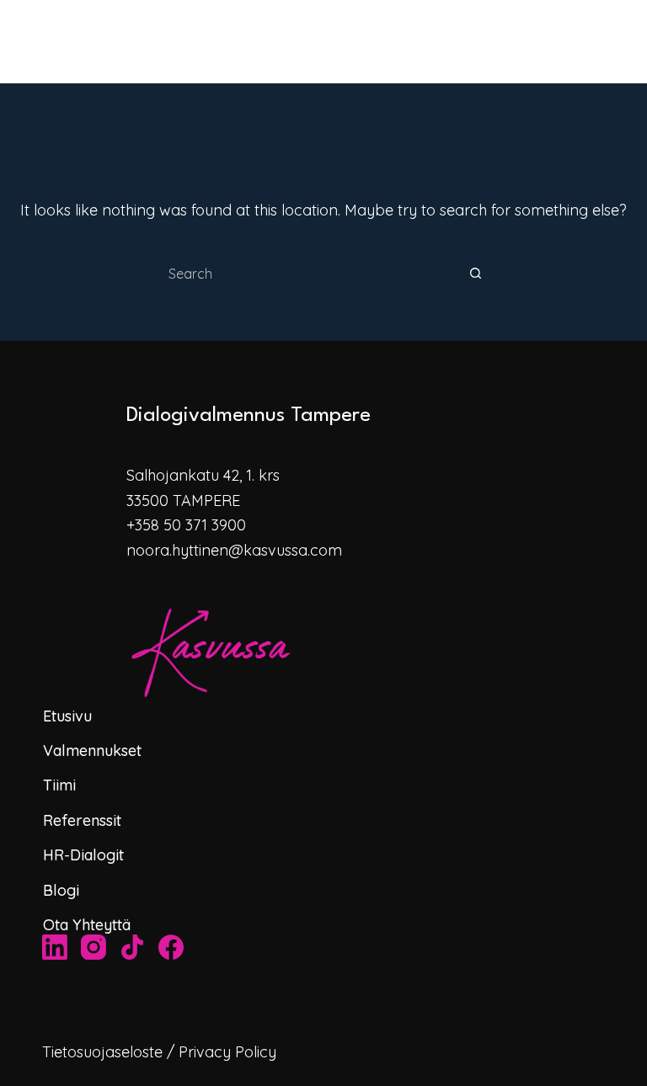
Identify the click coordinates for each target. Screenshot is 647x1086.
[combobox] (307, 273)
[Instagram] (93, 947)
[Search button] (475, 274)
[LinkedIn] (54, 947)
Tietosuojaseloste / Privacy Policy (159, 1052)
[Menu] (639, 42)
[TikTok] (132, 947)
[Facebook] (171, 947)
